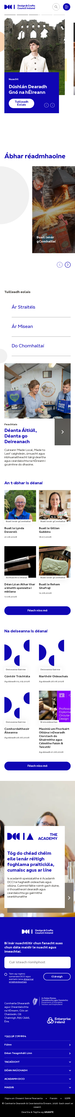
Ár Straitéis (23, 307)
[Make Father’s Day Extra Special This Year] (20, 572)
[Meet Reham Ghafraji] (55, 570)
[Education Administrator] (55, 660)
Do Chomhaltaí (28, 346)
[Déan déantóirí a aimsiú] (63, 432)
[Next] (52, 105)
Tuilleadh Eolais (21, 103)
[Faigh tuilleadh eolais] (69, 898)
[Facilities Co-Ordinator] (20, 715)
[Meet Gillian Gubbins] (55, 514)
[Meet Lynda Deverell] (20, 514)
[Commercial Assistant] (20, 660)
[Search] (56, 7)
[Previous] (46, 105)
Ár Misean (22, 326)
